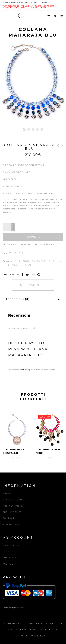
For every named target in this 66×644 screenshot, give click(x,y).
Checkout (9, 557)
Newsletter (11, 524)
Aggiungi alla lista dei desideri (39, 244)
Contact (8, 518)
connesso (24, 369)
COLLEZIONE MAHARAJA (30, 261)
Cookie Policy (12, 512)
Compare (11, 244)
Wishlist (9, 564)
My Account (11, 545)
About (7, 493)
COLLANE (54, 261)
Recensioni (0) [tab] (33, 285)
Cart (6, 551)
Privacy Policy (13, 506)
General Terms (13, 500)
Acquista (33, 236)
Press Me (19, 607)
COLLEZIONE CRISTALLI (18, 265)
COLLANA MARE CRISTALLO (13, 451)
